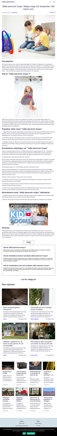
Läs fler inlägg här (28, 279)
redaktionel (52, 12)
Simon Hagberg (34, 319)
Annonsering (38, 423)
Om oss (38, 425)
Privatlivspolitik (31, 433)
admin (4, 319)
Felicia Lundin (34, 355)
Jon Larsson (14, 12)
